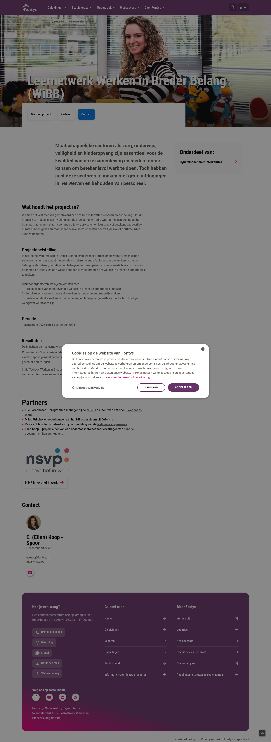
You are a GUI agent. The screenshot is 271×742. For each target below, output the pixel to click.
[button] (88, 387)
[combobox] (203, 349)
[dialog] (135, 371)
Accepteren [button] (183, 387)
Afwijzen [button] (151, 387)
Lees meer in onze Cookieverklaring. (127, 377)
